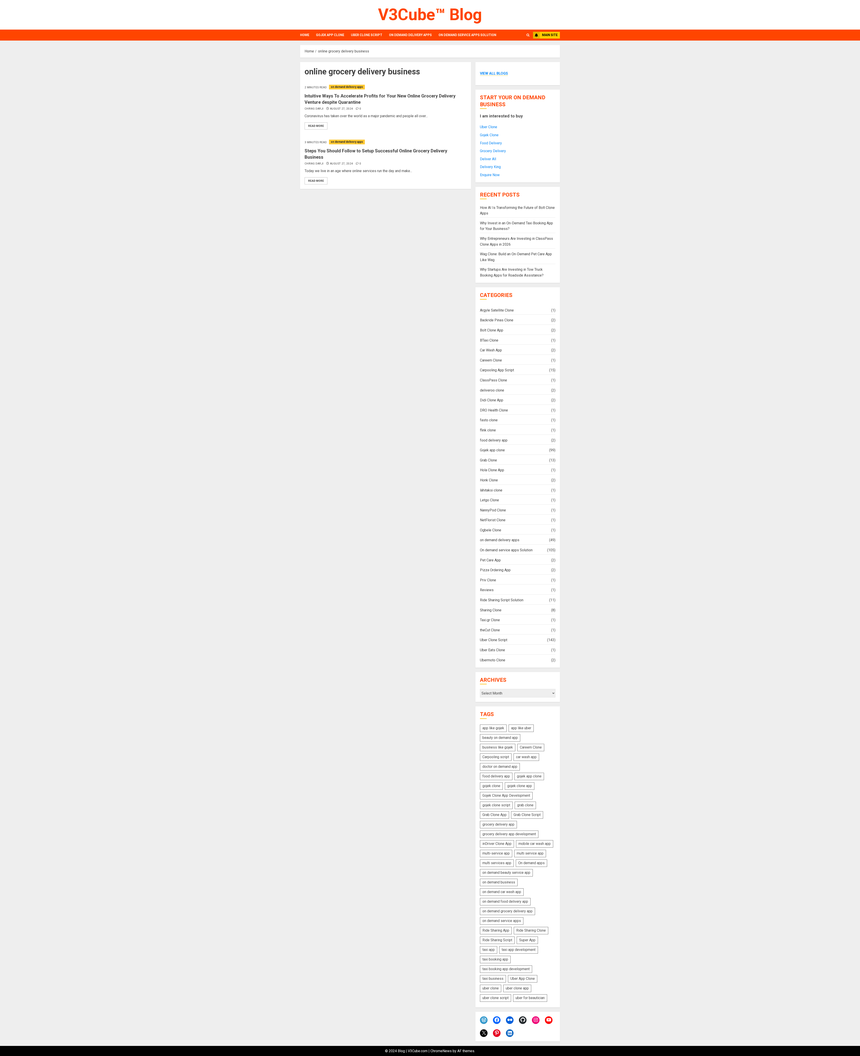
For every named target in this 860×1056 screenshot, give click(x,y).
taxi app (488, 950)
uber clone (490, 988)
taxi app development (518, 950)
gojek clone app (519, 786)
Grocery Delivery (493, 151)
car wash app (526, 757)
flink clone (488, 430)
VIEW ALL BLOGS (494, 73)
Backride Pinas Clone (496, 320)
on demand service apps (501, 921)
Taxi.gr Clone (490, 620)
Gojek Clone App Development (506, 795)
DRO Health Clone (494, 410)
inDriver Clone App (497, 844)
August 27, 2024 (341, 108)
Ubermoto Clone (492, 660)
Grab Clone (488, 460)
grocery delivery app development (509, 834)
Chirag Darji (314, 108)
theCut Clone (490, 630)
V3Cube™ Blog (430, 14)
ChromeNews (441, 1051)
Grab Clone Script (527, 815)
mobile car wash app (534, 844)
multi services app (496, 863)
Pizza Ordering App (495, 570)
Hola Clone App (492, 470)
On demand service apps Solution (467, 35)
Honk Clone (489, 480)
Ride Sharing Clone (531, 930)
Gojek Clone (489, 135)
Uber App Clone (522, 978)
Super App (527, 940)
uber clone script (495, 998)
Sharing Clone (490, 610)
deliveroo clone (492, 390)
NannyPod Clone (493, 510)
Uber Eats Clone (492, 650)
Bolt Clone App (491, 330)
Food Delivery (491, 143)
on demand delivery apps (410, 35)
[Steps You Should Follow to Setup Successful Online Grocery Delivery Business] (386, 141)
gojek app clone (529, 776)
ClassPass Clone (493, 380)
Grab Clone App (494, 815)
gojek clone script (496, 805)
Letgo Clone (489, 500)
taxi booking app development (506, 969)
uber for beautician (530, 998)
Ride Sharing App (495, 930)
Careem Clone (491, 360)
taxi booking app (495, 959)
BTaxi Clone (489, 340)
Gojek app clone (330, 35)
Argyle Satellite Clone (497, 310)
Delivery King (490, 167)
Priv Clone (488, 580)
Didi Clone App (491, 400)
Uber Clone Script (366, 35)
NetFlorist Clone (492, 520)
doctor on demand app (499, 766)
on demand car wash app (501, 892)
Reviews (487, 590)
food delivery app (493, 440)
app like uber (521, 728)
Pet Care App (490, 560)
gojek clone (491, 786)
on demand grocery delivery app (507, 911)
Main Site (550, 35)
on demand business (498, 882)
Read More (316, 126)
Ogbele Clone (490, 530)
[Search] (528, 35)
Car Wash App (491, 350)
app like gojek (493, 728)
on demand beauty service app (506, 872)
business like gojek (497, 747)
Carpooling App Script (497, 370)
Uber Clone (488, 127)
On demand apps (531, 863)
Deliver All (488, 159)
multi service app (530, 853)
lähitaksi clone (491, 490)
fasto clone (489, 420)
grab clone (525, 805)
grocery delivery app (498, 824)
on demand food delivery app (505, 901)
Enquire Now (490, 175)
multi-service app (496, 853)
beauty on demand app (500, 738)
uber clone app (517, 988)
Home (304, 35)
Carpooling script (495, 757)
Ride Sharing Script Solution (501, 600)
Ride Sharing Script (497, 940)
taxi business (492, 978)
